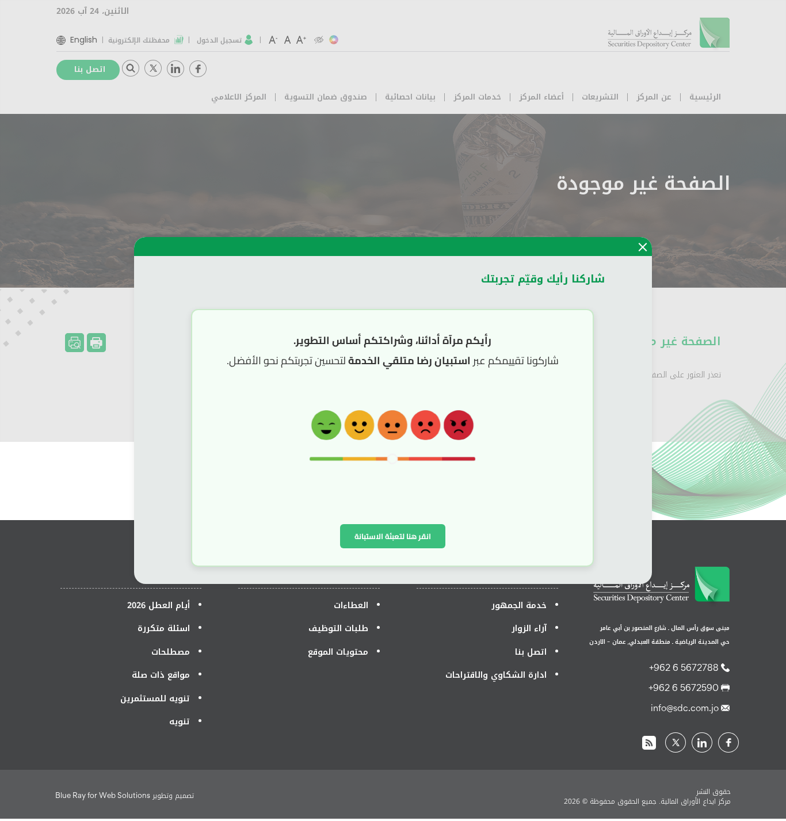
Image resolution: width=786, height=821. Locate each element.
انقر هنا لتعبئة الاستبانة (392, 536)
